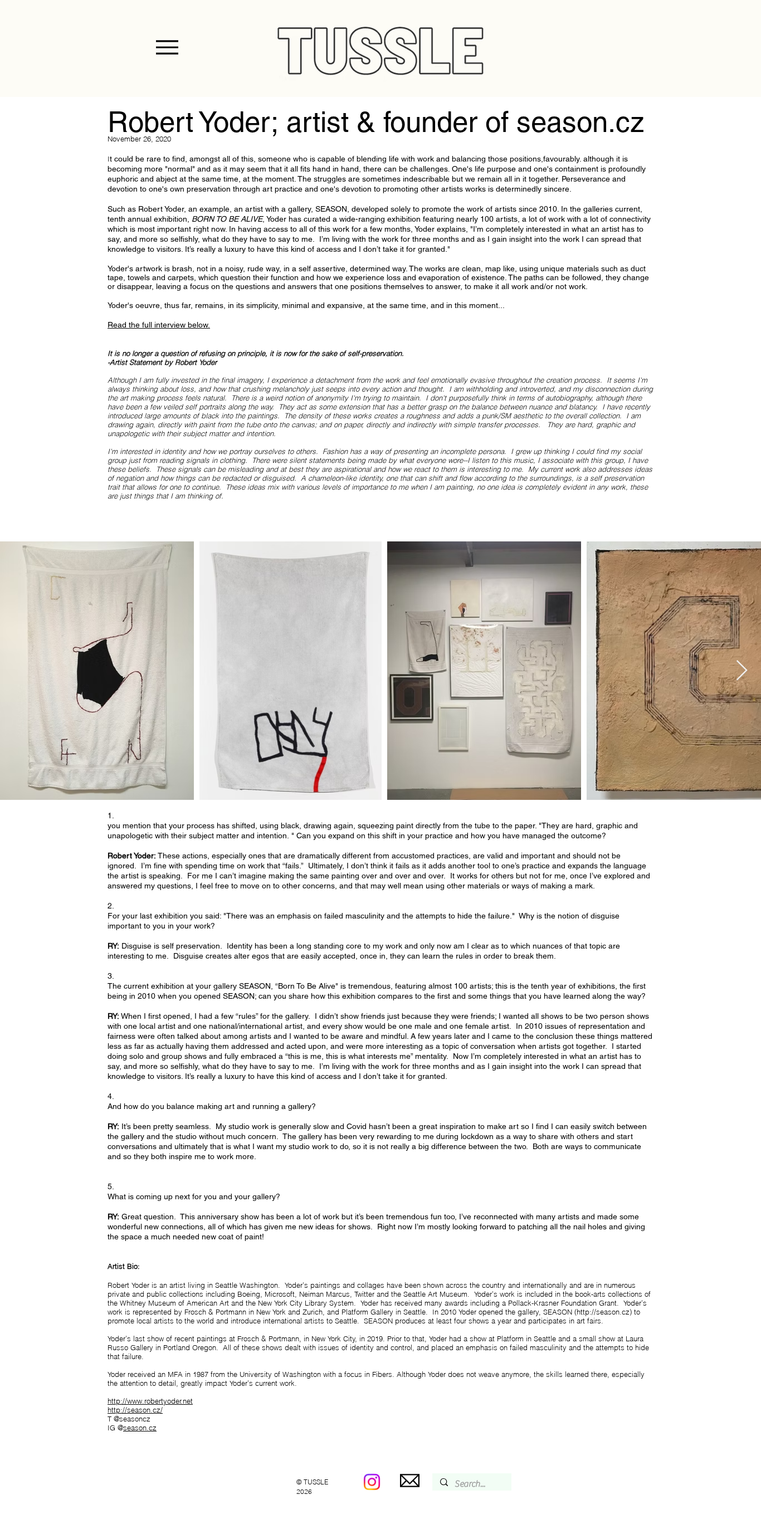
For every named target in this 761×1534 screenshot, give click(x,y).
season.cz (140, 1427)
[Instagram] (372, 1482)
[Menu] (167, 47)
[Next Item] (741, 671)
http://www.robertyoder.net (150, 1400)
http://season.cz (603, 1311)
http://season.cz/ (135, 1409)
